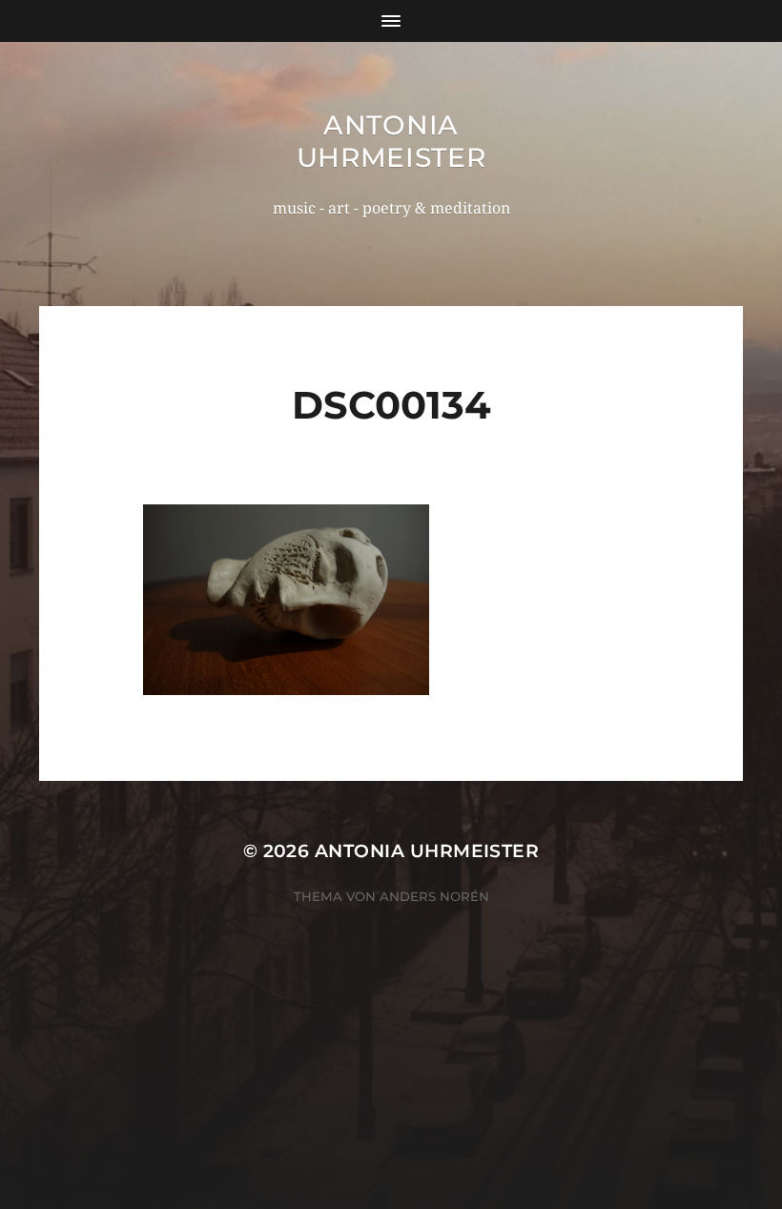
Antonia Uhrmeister (391, 141)
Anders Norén (434, 896)
